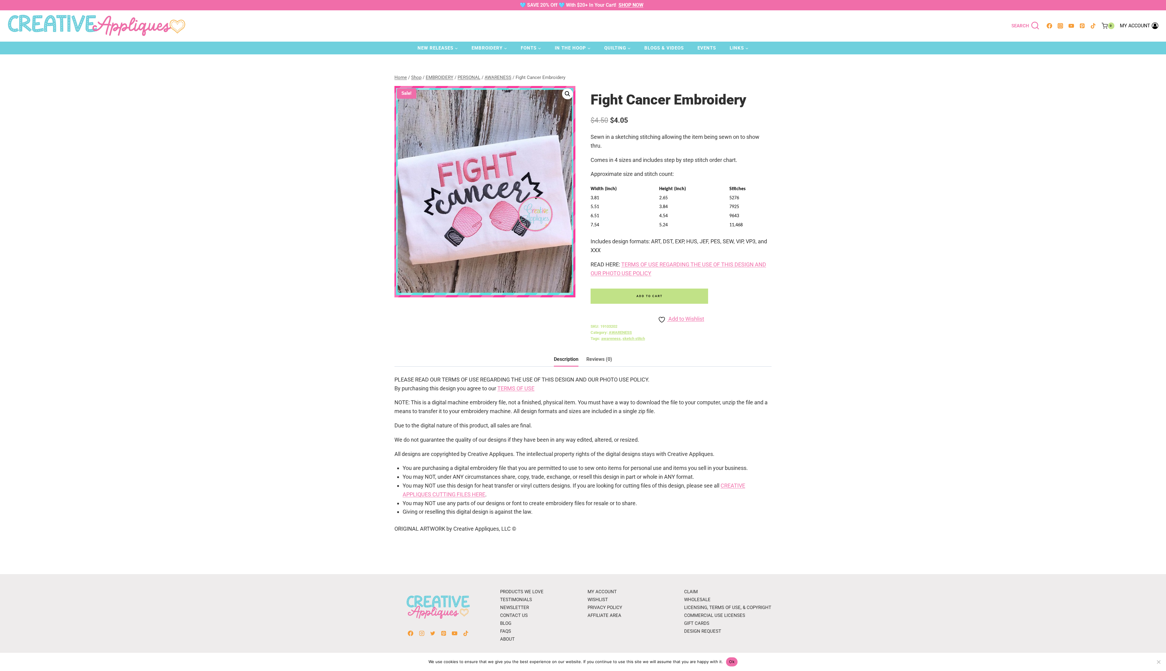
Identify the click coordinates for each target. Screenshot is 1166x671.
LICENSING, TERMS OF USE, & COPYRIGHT (727, 607)
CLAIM (691, 591)
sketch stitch (633, 338)
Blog (505, 623)
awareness (611, 338)
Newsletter (514, 607)
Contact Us (514, 615)
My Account (602, 591)
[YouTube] (1071, 25)
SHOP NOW (631, 5)
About (507, 639)
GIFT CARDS (696, 623)
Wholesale (697, 599)
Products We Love (522, 591)
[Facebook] (1049, 25)
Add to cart (649, 296)
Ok (732, 661)
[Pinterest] (1082, 25)
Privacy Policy (605, 607)
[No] (1158, 662)
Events (706, 48)
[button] (567, 93)
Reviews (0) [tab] (599, 359)
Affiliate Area (604, 615)
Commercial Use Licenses (714, 615)
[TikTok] (1093, 25)
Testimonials (516, 599)
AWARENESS (620, 332)
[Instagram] (1060, 25)
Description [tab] (566, 359)
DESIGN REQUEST (702, 631)
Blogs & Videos (664, 48)
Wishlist (598, 599)
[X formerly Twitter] (432, 633)
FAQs (505, 631)
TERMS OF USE (515, 388)
